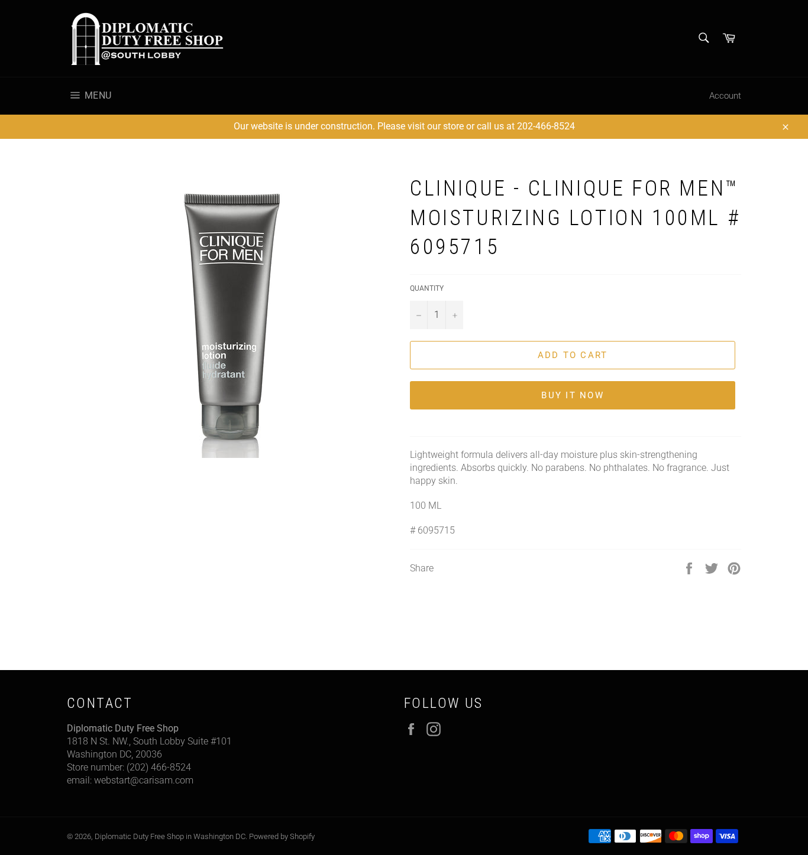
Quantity (427, 288)
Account (725, 95)
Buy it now (572, 395)
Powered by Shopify (282, 836)
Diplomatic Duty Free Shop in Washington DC (170, 836)
